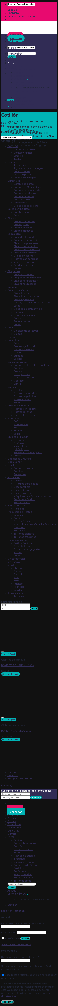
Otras (10, 63)
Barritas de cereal (24, 211)
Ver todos (16, 811)
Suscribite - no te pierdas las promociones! (26, 790)
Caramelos (13, 44)
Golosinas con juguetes (27, 549)
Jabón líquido (21, 449)
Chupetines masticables (27, 277)
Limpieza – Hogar (24, 88)
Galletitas (13, 57)
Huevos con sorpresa (26, 258)
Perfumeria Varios (24, 499)
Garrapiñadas (22, 374)
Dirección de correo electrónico (20, 957)
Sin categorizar (16, 558)
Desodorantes (22, 486)
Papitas (18, 583)
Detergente (20, 439)
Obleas (18, 352)
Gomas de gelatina (25, 396)
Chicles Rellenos (23, 227)
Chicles (11, 47)
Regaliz (18, 402)
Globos (18, 333)
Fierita (11, 336)
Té (15, 427)
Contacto (13, 13)
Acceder (25, 938)
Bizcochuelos (21, 293)
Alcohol (18, 480)
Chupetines (14, 53)
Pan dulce (19, 530)
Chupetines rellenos (25, 283)
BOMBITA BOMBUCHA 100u (17, 665)
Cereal (17, 215)
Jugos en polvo (22, 174)
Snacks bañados (23, 265)
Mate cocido (21, 424)
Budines (18, 514)
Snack (17, 78)
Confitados (20, 202)
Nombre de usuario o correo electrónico (25, 923)
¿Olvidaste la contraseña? (16, 944)
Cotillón (18, 72)
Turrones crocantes (25, 536)
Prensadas (20, 474)
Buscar (12, 887)
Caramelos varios (24, 196)
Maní (16, 577)
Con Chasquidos (23, 199)
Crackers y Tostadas (26, 346)
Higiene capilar (22, 493)
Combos (12, 286)
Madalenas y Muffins (19, 458)
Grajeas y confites (24, 255)
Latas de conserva (24, 315)
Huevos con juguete (25, 408)
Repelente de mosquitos (28, 452)
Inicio (4, 123)
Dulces (17, 571)
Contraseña (9, 932)
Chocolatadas (22, 171)
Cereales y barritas (18, 208)
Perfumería (20, 97)
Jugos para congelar (25, 177)
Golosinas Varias (23, 75)
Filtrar (34, 608)
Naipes (18, 552)
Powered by (7, 786)
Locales (12, 9)
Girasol (18, 574)
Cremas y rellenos (24, 299)
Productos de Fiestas (26, 91)
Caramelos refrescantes (27, 190)
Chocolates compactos (27, 249)
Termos (18, 430)
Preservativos (22, 502)
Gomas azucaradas (25, 393)
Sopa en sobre (22, 321)
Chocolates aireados (26, 246)
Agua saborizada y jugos (28, 168)
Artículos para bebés (26, 483)
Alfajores (12, 146)
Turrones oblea (22, 107)
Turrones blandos (24, 533)
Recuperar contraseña (21, 16)
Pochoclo (19, 586)
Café (16, 421)
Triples (17, 158)
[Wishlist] (2, 651)
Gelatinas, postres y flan (28, 308)
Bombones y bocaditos (27, 240)
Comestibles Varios (25, 69)
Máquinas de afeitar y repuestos (32, 496)
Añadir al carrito (10, 674)
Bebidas (18, 66)
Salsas (17, 318)
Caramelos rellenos (25, 193)
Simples (18, 155)
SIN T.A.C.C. (14, 561)
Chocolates (14, 50)
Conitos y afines (23, 152)
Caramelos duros (24, 183)
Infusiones (20, 85)
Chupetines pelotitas (26, 280)
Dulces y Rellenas (24, 349)
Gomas (11, 60)
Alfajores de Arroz (24, 149)
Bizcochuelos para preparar (30, 296)
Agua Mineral (21, 165)
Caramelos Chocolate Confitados (33, 365)
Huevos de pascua (24, 82)
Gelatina (19, 389)
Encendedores (22, 546)
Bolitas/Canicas (23, 543)
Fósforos (19, 443)
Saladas (18, 355)
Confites (18, 368)
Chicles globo (21, 224)
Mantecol (19, 380)
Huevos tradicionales (26, 414)
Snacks (18, 358)
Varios (17, 268)
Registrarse (7, 1002)
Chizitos (18, 568)
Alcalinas (19, 508)
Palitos (18, 580)
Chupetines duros (24, 274)
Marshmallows (22, 399)
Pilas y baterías (23, 100)
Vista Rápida (8, 654)
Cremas (18, 371)
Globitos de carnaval (26, 330)
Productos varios (24, 103)
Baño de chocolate (24, 236)
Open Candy (14, 461)
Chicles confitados (24, 221)
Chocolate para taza (26, 243)
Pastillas (19, 94)
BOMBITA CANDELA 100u (16, 730)
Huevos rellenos (23, 411)
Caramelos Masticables (27, 186)
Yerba (17, 433)
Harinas (18, 311)
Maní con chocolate (25, 261)
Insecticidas (20, 446)
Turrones (19, 596)
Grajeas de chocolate (26, 205)
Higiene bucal (21, 489)
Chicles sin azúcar (24, 230)
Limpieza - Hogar (17, 436)
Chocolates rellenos (25, 252)
